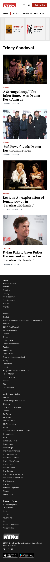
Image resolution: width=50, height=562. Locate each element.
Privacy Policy (8, 528)
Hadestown (7, 364)
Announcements (9, 283)
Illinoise (6, 381)
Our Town (7, 414)
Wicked (6, 491)
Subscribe (39, 5)
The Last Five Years (11, 461)
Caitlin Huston (11, 104)
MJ (4, 391)
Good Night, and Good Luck (14, 357)
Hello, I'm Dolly (9, 377)
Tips (5, 521)
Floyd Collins (8, 354)
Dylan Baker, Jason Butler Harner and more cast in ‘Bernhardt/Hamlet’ (23, 256)
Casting (7, 248)
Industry (6, 287)
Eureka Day (7, 350)
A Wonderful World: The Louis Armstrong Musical (22, 320)
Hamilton (6, 367)
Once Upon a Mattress (12, 407)
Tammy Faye (8, 447)
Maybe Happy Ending (11, 394)
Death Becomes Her (11, 344)
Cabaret (6, 334)
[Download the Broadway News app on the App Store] (10, 555)
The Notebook (9, 468)
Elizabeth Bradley (12, 210)
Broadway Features (33, 13)
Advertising (7, 518)
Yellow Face (8, 494)
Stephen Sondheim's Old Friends (16, 431)
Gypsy (5, 360)
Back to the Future (10, 330)
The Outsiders (9, 471)
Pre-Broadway (9, 297)
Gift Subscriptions (10, 504)
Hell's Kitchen (8, 374)
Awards (7, 88)
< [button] (2, 29)
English (6, 347)
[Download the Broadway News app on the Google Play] (26, 555)
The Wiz (6, 484)
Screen (6, 303)
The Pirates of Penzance (13, 474)
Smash (5, 427)
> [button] (47, 29)
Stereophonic (8, 434)
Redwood (7, 417)
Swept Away (8, 444)
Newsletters (8, 508)
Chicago (6, 337)
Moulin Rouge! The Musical (14, 401)
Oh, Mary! (6, 404)
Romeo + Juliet (9, 421)
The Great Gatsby (10, 454)
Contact (6, 514)
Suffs (5, 437)
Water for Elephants (11, 488)
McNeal (6, 397)
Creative (6, 290)
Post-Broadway (9, 300)
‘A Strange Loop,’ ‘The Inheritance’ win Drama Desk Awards (21, 96)
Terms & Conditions (11, 524)
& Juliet (6, 317)
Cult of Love (8, 340)
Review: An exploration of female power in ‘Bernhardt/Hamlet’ (23, 202)
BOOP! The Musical (11, 327)
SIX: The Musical (9, 424)
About (5, 511)
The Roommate (9, 481)
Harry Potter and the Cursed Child (16, 370)
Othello (6, 411)
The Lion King (8, 464)
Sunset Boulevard (10, 441)
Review (6, 193)
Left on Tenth (8, 387)
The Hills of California (11, 458)
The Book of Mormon (11, 451)
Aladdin (6, 324)
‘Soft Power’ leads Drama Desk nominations (22, 149)
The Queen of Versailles (13, 478)
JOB (4, 384)
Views (16, 13)
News (5, 13)
